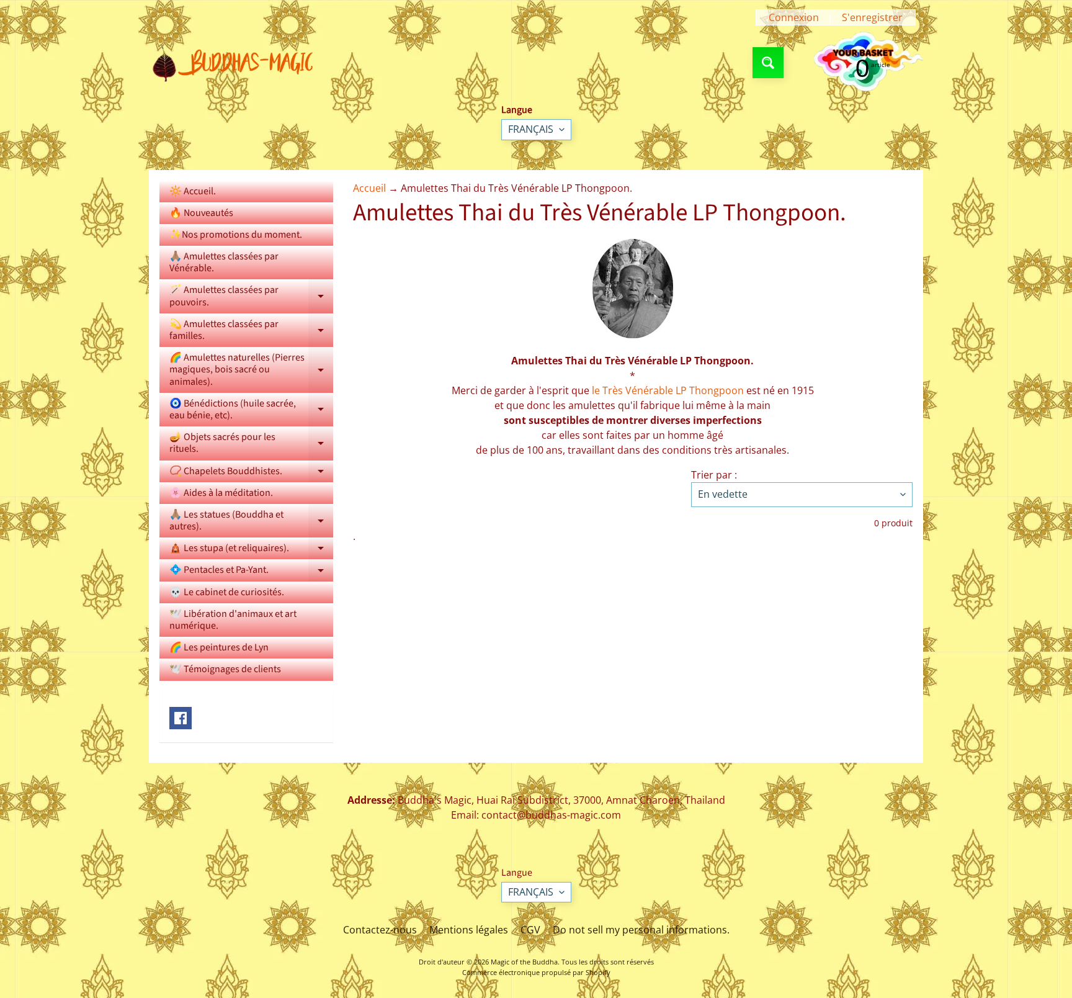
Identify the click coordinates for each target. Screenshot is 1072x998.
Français (530, 129)
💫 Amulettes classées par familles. (251, 330)
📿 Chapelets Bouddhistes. (251, 473)
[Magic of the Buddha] (237, 63)
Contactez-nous (380, 930)
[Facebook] (180, 718)
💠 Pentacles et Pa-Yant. (251, 572)
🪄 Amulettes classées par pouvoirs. (251, 296)
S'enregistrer (872, 17)
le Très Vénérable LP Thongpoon (668, 390)
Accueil (369, 188)
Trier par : (714, 475)
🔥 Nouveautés (201, 213)
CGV (530, 930)
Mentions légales (468, 930)
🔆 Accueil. (192, 191)
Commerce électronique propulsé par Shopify (536, 972)
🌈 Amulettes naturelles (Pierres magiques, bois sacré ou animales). (251, 369)
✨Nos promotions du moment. (235, 234)
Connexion (794, 17)
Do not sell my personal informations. (641, 930)
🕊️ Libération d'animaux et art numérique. (233, 619)
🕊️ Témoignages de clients (225, 669)
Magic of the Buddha (524, 961)
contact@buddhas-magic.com (551, 815)
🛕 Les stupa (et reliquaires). (251, 550)
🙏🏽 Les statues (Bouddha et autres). (251, 521)
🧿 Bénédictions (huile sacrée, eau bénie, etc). (251, 410)
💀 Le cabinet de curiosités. (226, 592)
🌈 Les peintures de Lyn (219, 647)
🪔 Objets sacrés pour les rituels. (251, 443)
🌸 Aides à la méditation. (221, 493)
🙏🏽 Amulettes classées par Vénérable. (224, 262)
